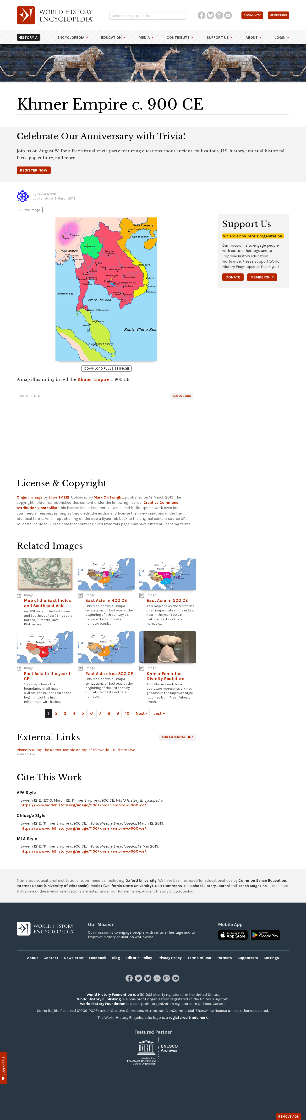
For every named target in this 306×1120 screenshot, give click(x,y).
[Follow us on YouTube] (176, 980)
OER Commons (168, 885)
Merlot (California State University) (122, 885)
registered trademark (188, 1017)
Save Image (29, 209)
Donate (233, 277)
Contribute (178, 37)
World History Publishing (99, 999)
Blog (116, 957)
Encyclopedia (70, 37)
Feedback (97, 957)
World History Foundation (109, 994)
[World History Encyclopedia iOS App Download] (233, 935)
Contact (51, 957)
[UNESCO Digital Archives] (153, 1052)
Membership (262, 277)
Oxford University (141, 880)
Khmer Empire (93, 379)
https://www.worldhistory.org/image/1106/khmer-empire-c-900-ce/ (83, 805)
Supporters (247, 957)
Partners (224, 957)
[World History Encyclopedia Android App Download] (265, 935)
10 (127, 713)
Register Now (33, 170)
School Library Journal (210, 885)
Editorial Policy (139, 957)
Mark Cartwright (108, 497)
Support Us (218, 37)
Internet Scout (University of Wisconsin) (53, 885)
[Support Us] (3, 1068)
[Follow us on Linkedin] (157, 980)
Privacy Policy (170, 957)
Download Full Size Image (106, 368)
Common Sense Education (262, 880)
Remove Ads (181, 396)
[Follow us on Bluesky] (148, 980)
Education (111, 37)
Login (280, 37)
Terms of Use (199, 957)
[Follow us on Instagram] (167, 980)
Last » (159, 713)
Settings (271, 957)
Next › (141, 713)
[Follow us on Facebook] (130, 980)
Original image (30, 497)
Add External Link (178, 737)
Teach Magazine (252, 885)
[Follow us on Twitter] (139, 980)
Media (144, 37)
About (252, 37)
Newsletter (74, 957)
